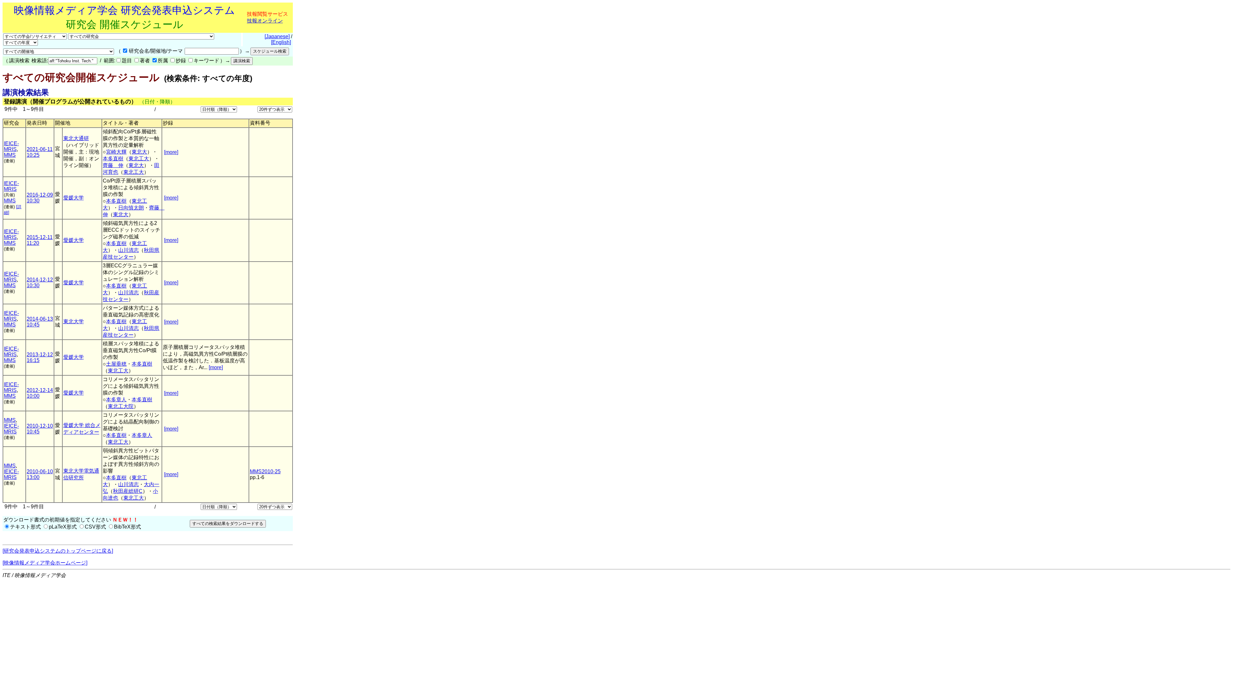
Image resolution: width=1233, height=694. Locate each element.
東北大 (139, 152)
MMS (10, 155)
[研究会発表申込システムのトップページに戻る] (58, 551)
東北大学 (73, 321)
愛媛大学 (73, 197)
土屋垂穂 (116, 364)
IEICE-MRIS (11, 146)
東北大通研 (76, 138)
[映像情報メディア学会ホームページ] (45, 562)
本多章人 (116, 399)
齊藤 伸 (113, 165)
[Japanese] (277, 36)
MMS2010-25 (265, 471)
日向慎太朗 (131, 207)
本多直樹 (113, 158)
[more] (171, 152)
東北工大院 (121, 406)
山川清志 (128, 250)
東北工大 (138, 158)
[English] (281, 42)
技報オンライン (265, 20)
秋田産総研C (128, 491)
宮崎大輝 (116, 152)
